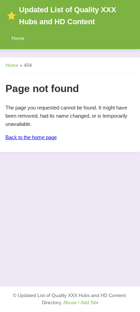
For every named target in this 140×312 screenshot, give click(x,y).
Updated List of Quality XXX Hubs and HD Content (61, 15)
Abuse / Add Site (81, 302)
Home (18, 38)
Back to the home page (31, 137)
